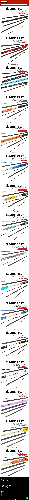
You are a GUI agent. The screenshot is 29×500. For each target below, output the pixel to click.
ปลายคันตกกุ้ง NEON (14, 447)
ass (4, 494)
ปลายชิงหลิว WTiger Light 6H (14, 182)
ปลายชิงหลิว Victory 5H (14, 123)
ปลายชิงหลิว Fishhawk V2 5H (14, 329)
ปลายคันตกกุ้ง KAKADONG (14, 476)
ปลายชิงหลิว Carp (14, 388)
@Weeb (3, 494)
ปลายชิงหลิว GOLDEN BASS (14, 64)
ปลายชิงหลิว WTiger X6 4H (14, 152)
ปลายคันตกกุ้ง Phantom (14, 417)
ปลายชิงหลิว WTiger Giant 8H (14, 270)
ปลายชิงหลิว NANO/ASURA (14, 34)
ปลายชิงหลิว (14, 93)
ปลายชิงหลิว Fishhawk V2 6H (14, 358)
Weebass (3, 495)
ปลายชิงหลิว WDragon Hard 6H (14, 211)
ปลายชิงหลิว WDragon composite (14, 241)
